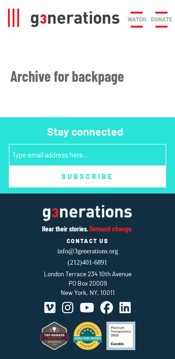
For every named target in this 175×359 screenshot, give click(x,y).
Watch (136, 19)
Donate (161, 19)
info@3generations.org (87, 251)
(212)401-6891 (87, 262)
